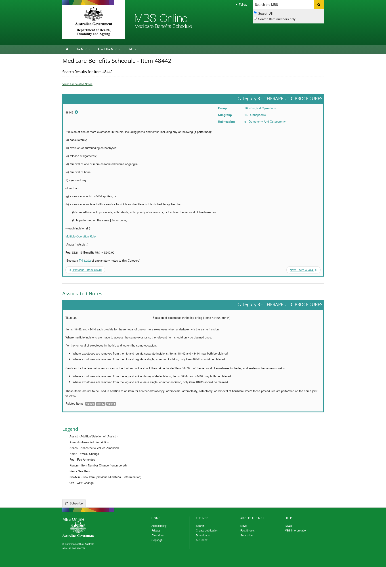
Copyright (157, 540)
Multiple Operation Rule (80, 236)
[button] (377, 560)
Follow (242, 4)
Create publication (207, 530)
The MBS (81, 49)
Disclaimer (157, 535)
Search (200, 525)
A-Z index (202, 540)
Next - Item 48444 (302, 270)
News (243, 525)
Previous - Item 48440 (87, 270)
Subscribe (76, 503)
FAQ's (288, 525)
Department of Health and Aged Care (93, 21)
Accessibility (158, 525)
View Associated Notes (77, 84)
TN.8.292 (85, 260)
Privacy (155, 530)
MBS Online (90, 529)
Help (131, 49)
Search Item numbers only (277, 19)
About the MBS (108, 49)
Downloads (203, 535)
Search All (265, 13)
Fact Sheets (247, 530)
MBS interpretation (296, 530)
